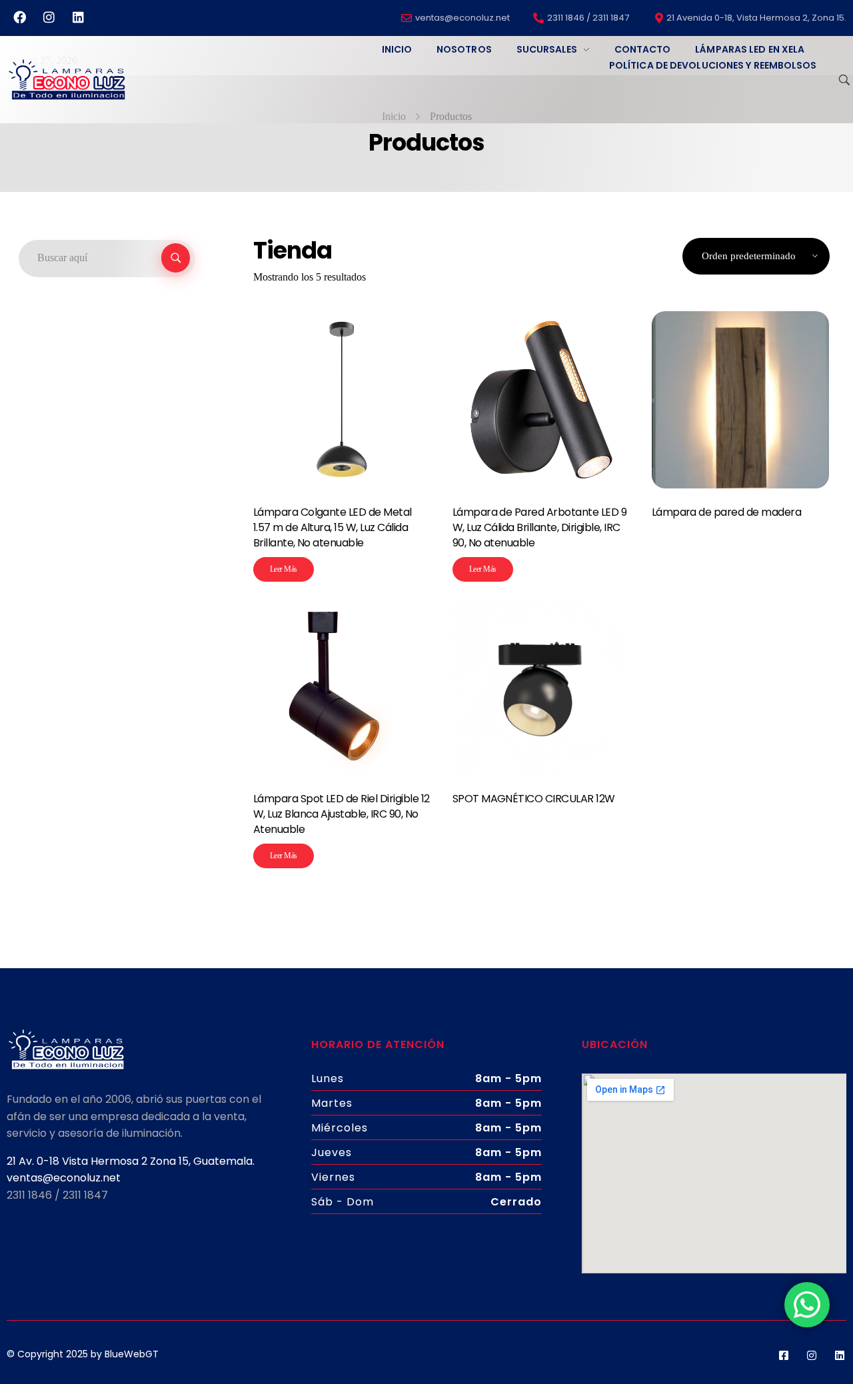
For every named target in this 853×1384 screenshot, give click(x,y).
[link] (131, 1161)
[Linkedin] (78, 16)
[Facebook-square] (783, 1355)
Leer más (283, 569)
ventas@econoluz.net (64, 1177)
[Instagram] (48, 16)
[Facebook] (19, 16)
